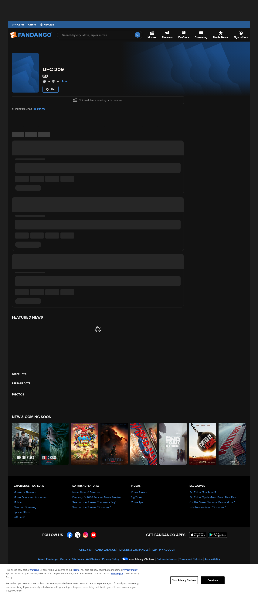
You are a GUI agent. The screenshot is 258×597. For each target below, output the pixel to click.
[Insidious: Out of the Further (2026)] (55, 444)
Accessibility (212, 559)
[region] (129, 580)
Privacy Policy (110, 559)
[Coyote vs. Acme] (203, 444)
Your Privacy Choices (141, 559)
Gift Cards (18, 24)
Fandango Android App (217, 535)
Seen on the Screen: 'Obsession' (91, 507)
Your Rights (117, 573)
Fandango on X (77, 535)
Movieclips (137, 502)
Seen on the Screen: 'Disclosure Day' (94, 502)
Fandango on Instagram (85, 535)
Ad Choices (93, 559)
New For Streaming (25, 507)
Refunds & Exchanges (133, 550)
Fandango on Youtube (93, 535)
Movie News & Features (86, 492)
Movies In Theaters (25, 492)
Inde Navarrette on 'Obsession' (207, 507)
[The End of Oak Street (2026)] (173, 444)
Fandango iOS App (197, 535)
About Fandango (48, 559)
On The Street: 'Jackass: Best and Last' (212, 502)
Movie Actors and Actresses (30, 497)
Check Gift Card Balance (97, 550)
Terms (76, 570)
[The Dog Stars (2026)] (25, 444)
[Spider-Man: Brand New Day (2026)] (144, 444)
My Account (168, 550)
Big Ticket (136, 497)
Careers (65, 559)
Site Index (78, 559)
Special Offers (22, 512)
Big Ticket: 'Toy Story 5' (202, 492)
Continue (213, 580)
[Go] (137, 35)
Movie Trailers (139, 492)
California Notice (167, 559)
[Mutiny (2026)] (232, 444)
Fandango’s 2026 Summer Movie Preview (96, 497)
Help (154, 550)
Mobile (18, 502)
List (53, 89)
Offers (32, 24)
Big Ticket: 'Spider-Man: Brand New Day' (212, 497)
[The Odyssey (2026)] (114, 444)
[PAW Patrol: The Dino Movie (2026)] (85, 444)
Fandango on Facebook (70, 535)
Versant (34, 570)
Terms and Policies (190, 559)
